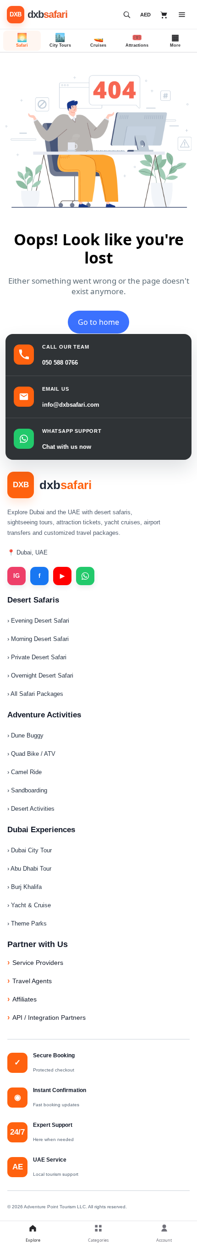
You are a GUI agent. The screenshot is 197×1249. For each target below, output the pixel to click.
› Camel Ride (24, 772)
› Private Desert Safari (36, 657)
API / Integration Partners (49, 1017)
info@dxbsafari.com (70, 404)
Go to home (98, 322)
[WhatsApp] (85, 576)
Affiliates (24, 999)
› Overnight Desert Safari (40, 675)
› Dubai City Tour (29, 850)
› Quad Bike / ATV (31, 753)
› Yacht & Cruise (29, 905)
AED (145, 14)
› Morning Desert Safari (38, 638)
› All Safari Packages (35, 693)
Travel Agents (32, 981)
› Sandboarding (27, 790)
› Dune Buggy (25, 735)
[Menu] (182, 14)
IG (16, 575)
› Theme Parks (27, 923)
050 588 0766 (60, 362)
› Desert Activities (31, 808)
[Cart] (164, 14)
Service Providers (37, 962)
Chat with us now (66, 446)
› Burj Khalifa (24, 886)
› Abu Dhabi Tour (29, 868)
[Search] (127, 14)
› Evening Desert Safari (38, 620)
